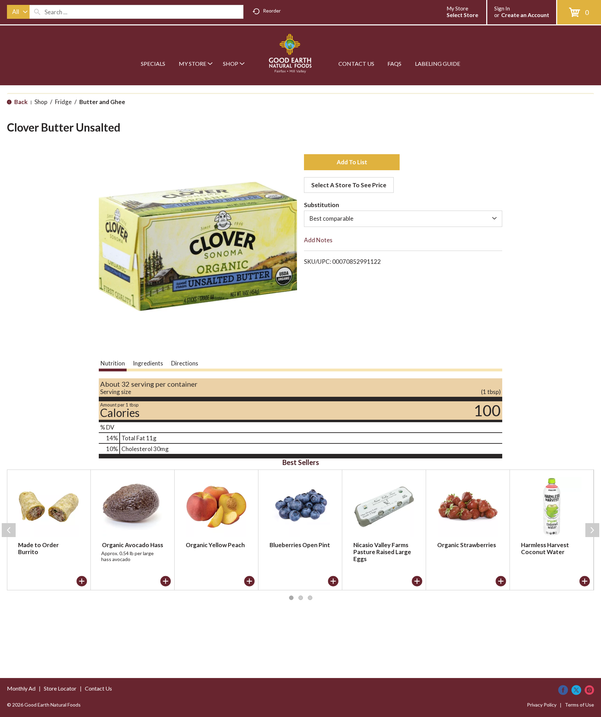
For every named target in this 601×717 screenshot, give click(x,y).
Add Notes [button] (318, 240)
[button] (352, 162)
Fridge (63, 101)
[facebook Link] (563, 690)
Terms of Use (579, 705)
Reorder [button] (272, 11)
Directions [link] (184, 363)
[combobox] (18, 12)
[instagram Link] (589, 690)
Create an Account (525, 14)
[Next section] (592, 530)
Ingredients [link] (148, 363)
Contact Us (98, 688)
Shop (40, 101)
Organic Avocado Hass (132, 545)
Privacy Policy (541, 705)
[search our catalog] (37, 12)
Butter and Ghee (102, 101)
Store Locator (60, 688)
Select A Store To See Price (348, 185)
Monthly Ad (21, 688)
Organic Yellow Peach (215, 545)
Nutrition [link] (113, 363)
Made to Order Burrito (38, 548)
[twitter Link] (576, 690)
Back (20, 101)
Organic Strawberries (466, 545)
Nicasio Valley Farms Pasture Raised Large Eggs (382, 551)
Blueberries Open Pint (300, 545)
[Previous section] (9, 530)
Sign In (502, 8)
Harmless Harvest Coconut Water (545, 548)
